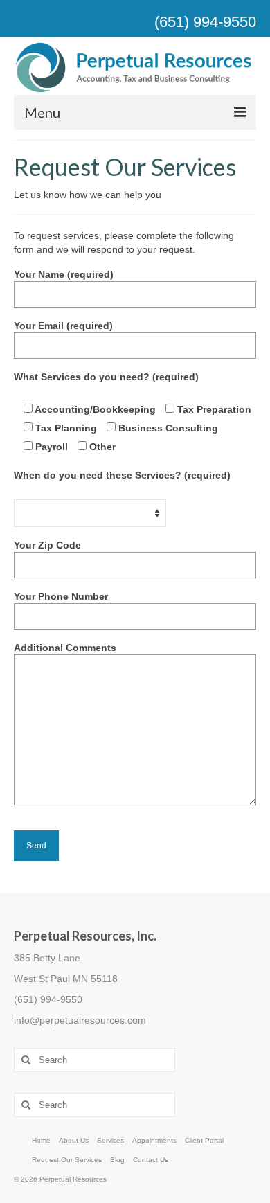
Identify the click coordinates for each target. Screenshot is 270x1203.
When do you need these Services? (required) (122, 475)
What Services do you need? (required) (106, 376)
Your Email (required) (63, 325)
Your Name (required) (64, 274)
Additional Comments (65, 647)
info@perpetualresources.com (80, 1020)
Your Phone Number (61, 596)
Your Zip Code (47, 545)
